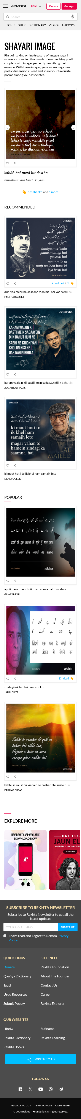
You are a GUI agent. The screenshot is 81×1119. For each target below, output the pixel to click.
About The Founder (55, 976)
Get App (69, 6)
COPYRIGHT (62, 1105)
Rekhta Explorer (53, 1003)
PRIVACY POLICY (21, 1105)
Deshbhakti (35, 192)
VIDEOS (54, 25)
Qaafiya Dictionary (17, 976)
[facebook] (20, 1089)
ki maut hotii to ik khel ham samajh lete (30, 473)
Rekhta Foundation (55, 967)
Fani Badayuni (14, 297)
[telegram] (60, 1089)
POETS (10, 25)
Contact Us (49, 985)
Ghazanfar (12, 594)
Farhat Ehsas (13, 790)
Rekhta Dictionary (16, 1038)
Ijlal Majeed (12, 478)
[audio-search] (72, 16)
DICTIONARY (37, 25)
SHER (21, 25)
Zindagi (64, 678)
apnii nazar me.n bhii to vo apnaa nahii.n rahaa (35, 589)
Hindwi (8, 1028)
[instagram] (50, 1089)
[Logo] (18, 6)
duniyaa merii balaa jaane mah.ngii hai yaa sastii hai (38, 292)
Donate (53, 6)
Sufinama (47, 1028)
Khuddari (57, 283)
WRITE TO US (45, 1059)
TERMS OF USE (43, 1105)
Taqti (7, 985)
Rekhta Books (13, 1047)
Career (46, 994)
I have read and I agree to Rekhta (38, 938)
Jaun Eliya (11, 692)
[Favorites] (7, 162)
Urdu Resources (15, 994)
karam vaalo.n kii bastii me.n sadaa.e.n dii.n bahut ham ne (42, 382)
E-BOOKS (68, 25)
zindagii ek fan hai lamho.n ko (23, 687)
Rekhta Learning (53, 1038)
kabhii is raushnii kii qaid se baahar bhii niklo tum (37, 785)
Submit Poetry (14, 1003)
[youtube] (40, 1089)
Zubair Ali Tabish (15, 387)
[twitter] (30, 1089)
